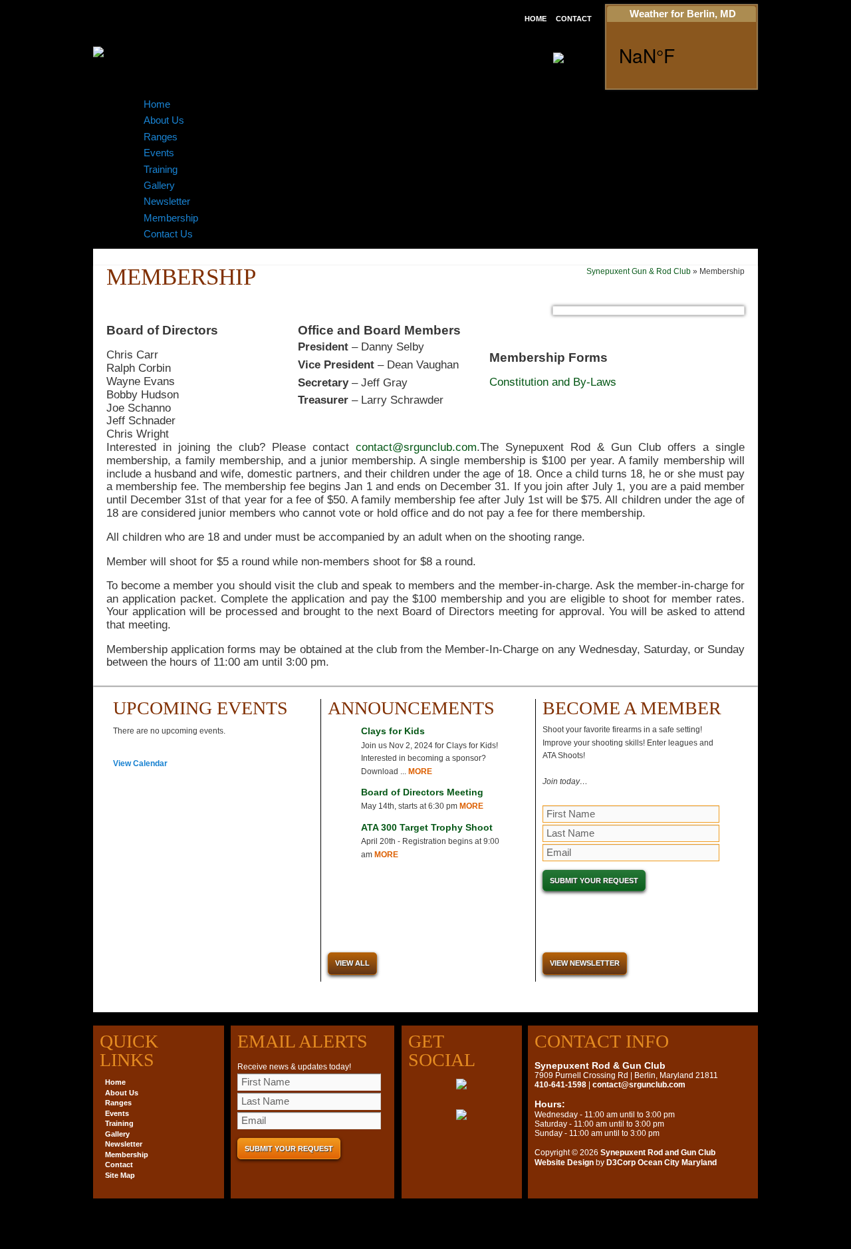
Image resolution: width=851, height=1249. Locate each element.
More (420, 771)
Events (159, 152)
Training (161, 169)
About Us (164, 120)
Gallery (159, 185)
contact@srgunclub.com (416, 447)
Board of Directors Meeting (422, 792)
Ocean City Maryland (677, 1162)
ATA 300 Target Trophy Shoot (427, 827)
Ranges (161, 136)
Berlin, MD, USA (681, 55)
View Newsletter (585, 963)
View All (352, 963)
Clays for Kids (393, 731)
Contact (574, 19)
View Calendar (140, 763)
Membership (171, 217)
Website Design (564, 1162)
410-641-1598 (560, 1084)
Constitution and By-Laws (552, 382)
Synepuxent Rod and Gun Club (657, 1152)
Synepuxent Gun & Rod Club (638, 271)
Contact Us (168, 233)
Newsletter (167, 201)
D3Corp (621, 1162)
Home (536, 19)
